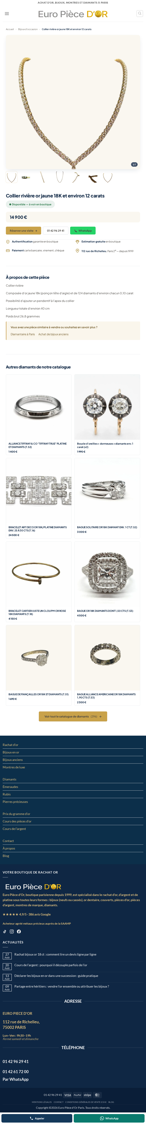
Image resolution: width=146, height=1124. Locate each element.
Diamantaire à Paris (23, 334)
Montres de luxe (14, 767)
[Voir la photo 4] (59, 177)
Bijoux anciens (13, 760)
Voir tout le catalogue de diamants (73, 716)
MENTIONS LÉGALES (42, 1102)
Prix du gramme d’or (16, 814)
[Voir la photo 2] (27, 177)
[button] (7, 13)
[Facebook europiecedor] (19, 932)
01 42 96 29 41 (55, 230)
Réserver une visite (23, 230)
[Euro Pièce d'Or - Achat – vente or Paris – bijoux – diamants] (73, 13)
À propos (9, 848)
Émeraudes (10, 787)
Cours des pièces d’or (17, 821)
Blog (6, 856)
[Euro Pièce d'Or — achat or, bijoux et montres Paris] (33, 886)
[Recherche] (140, 13)
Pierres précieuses (15, 802)
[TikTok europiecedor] (5, 932)
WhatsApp (85, 230)
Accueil (10, 29)
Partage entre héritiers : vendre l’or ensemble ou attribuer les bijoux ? (61, 986)
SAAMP (66, 923)
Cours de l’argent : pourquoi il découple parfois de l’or (50, 965)
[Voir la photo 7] (107, 177)
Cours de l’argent (14, 829)
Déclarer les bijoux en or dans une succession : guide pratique (56, 976)
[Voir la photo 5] (75, 177)
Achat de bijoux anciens (53, 334)
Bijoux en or (11, 752)
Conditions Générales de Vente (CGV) (85, 1102)
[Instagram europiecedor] (12, 932)
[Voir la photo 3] (43, 177)
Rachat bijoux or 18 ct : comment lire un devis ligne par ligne (55, 954)
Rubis (7, 794)
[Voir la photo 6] (91, 177)
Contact (8, 841)
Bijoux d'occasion (28, 29)
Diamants (9, 779)
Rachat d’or (10, 745)
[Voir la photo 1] (11, 177)
